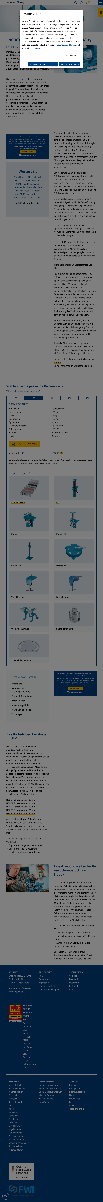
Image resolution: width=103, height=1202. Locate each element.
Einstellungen (71, 55)
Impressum (35, 48)
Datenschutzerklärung (66, 44)
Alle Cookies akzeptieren (70, 64)
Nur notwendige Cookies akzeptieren (42, 64)
